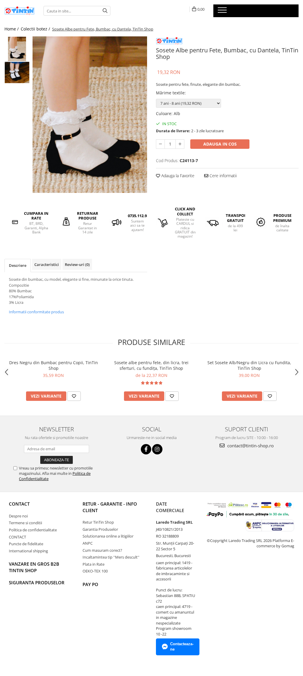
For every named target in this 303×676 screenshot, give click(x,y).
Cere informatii (222, 175)
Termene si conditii (25, 522)
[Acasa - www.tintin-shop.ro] (19, 10)
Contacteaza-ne (182, 647)
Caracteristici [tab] (46, 264)
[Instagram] (157, 449)
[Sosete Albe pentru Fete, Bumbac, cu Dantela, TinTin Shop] (90, 114)
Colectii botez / (36, 29)
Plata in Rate (93, 564)
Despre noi (18, 516)
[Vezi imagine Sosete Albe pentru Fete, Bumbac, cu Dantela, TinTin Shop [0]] (17, 49)
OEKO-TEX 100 (95, 571)
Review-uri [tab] (77, 264)
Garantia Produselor (100, 529)
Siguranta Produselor (37, 582)
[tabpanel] (90, 114)
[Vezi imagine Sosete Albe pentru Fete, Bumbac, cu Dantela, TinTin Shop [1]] (17, 72)
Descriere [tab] (17, 265)
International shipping (28, 551)
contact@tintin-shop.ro (250, 445)
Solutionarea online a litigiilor (108, 536)
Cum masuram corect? (102, 550)
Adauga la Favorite (177, 175)
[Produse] (223, 11)
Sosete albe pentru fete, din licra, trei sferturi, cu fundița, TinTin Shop (151, 365)
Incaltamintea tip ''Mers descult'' (111, 557)
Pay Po (90, 584)
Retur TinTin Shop (98, 522)
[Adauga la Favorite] (74, 396)
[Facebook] (146, 449)
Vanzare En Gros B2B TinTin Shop (34, 567)
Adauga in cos (220, 144)
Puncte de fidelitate (26, 543)
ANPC (88, 543)
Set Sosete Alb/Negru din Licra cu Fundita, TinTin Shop (249, 365)
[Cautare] (105, 11)
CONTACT (19, 504)
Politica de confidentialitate (33, 530)
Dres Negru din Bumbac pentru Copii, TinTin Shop (53, 365)
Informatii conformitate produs (36, 311)
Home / (12, 29)
